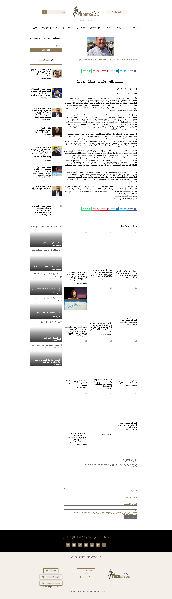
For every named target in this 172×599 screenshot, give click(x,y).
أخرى (35, 27)
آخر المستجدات (133, 27)
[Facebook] (91, 20)
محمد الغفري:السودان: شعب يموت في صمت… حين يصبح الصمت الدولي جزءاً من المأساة (101, 273)
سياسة (119, 27)
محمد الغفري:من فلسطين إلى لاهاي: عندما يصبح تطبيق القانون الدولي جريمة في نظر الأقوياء (76, 330)
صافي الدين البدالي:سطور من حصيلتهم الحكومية (128, 320)
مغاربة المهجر (95, 27)
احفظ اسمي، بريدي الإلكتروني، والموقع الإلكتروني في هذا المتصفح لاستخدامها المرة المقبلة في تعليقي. (103, 513)
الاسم (134, 491)
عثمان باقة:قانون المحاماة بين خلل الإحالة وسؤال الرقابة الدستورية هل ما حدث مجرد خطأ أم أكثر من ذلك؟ (100, 328)
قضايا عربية (92, 59)
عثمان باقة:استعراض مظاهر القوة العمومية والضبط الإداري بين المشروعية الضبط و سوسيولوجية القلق (77, 277)
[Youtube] (86, 545)
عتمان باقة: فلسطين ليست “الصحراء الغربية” (127, 382)
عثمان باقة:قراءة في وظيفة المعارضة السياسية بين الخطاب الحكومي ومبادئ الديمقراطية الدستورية (77, 438)
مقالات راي (81, 27)
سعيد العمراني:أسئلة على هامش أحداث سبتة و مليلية (75, 383)
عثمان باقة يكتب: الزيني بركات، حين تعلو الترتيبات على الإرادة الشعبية (126, 273)
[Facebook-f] (104, 545)
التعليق (133, 467)
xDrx (45, 586)
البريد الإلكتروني (130, 497)
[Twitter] (98, 545)
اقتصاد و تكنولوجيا (49, 27)
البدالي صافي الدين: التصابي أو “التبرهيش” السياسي (127, 425)
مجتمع (109, 27)
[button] (132, 71)
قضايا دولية (66, 27)
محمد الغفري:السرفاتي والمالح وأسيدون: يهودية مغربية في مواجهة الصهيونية (100, 383)
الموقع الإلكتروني (130, 504)
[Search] (44, 12)
